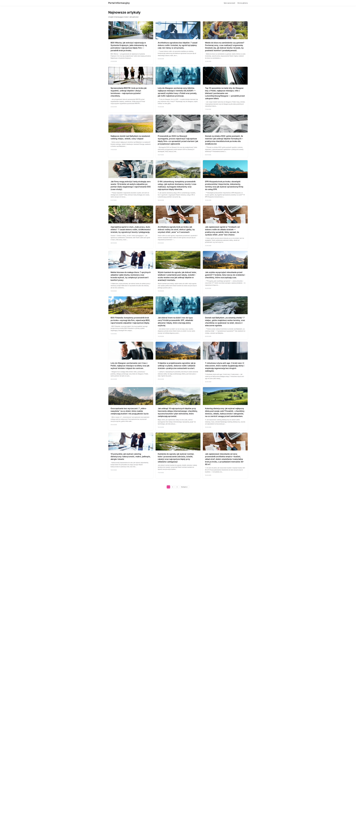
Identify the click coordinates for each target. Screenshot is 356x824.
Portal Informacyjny (119, 3)
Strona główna (242, 3)
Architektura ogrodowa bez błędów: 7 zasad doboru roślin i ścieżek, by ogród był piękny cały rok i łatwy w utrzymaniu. (177, 45)
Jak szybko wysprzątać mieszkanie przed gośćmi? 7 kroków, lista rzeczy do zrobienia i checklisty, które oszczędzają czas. (225, 275)
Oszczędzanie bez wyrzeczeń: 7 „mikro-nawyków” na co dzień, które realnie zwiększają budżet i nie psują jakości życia (129, 411)
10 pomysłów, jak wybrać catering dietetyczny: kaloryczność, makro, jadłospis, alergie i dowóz (131, 456)
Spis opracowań (229, 3)
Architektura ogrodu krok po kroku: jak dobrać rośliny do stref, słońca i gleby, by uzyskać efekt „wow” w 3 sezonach (176, 229)
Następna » (184, 487)
